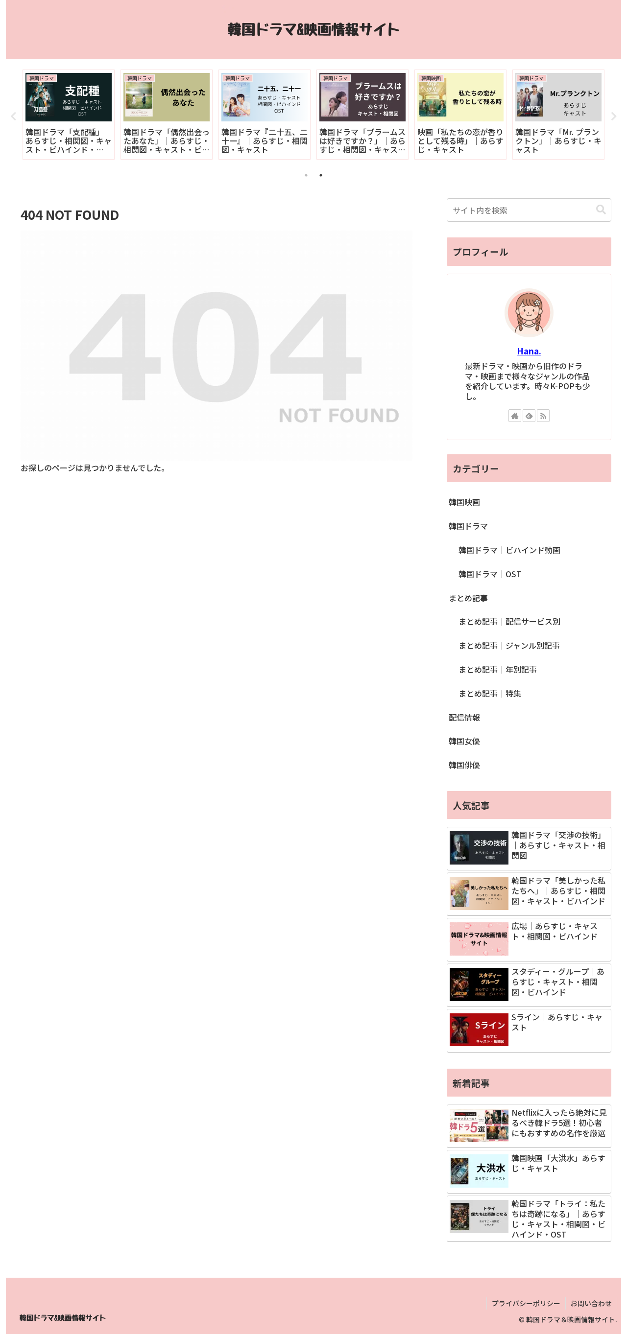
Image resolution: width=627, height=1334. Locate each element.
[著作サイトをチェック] (514, 415)
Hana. (529, 351)
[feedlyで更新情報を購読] (529, 415)
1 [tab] (306, 175)
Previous (13, 116)
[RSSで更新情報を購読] (543, 415)
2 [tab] (321, 175)
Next (614, 116)
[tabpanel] (69, 115)
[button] (601, 209)
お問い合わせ (591, 1303)
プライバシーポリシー (526, 1303)
